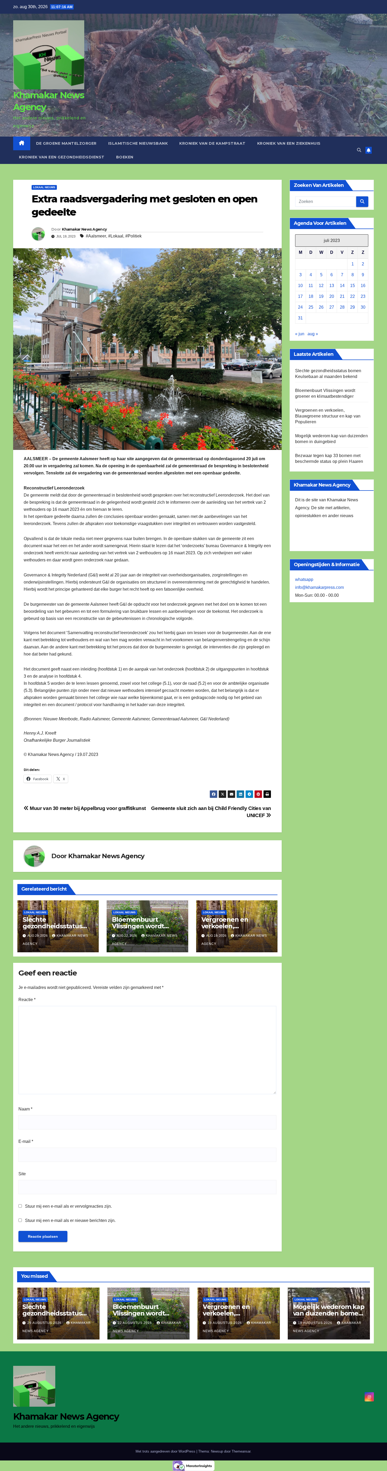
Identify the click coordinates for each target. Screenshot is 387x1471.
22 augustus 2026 (135, 1323)
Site (22, 1174)
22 (352, 296)
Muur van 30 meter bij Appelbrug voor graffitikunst (87, 808)
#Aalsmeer (96, 236)
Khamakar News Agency (84, 229)
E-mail (25, 1141)
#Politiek (133, 236)
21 (342, 296)
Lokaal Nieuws (44, 187)
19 (321, 296)
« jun (299, 334)
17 (300, 296)
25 (311, 307)
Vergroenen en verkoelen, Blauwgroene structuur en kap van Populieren (327, 416)
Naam (25, 1109)
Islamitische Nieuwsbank (138, 143)
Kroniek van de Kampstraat (212, 143)
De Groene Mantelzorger (66, 143)
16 (363, 285)
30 (363, 307)
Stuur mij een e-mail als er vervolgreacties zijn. (68, 1206)
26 (321, 307)
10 (300, 285)
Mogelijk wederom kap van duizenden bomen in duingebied (328, 1313)
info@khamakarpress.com (319, 587)
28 (342, 307)
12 (321, 285)
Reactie (27, 999)
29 (352, 307)
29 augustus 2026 (45, 1323)
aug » (312, 334)
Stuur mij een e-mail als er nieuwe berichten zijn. (70, 1220)
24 (300, 307)
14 (342, 285)
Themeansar (241, 1451)
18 (311, 296)
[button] (359, 150)
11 (311, 285)
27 (331, 307)
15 (352, 285)
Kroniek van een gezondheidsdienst (62, 157)
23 (363, 296)
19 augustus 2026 (225, 1323)
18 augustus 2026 (315, 1323)
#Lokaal (115, 236)
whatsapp (304, 579)
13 (331, 285)
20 (331, 296)
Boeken (124, 157)
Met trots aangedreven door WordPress (166, 1451)
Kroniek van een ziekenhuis (289, 143)
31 (300, 318)
